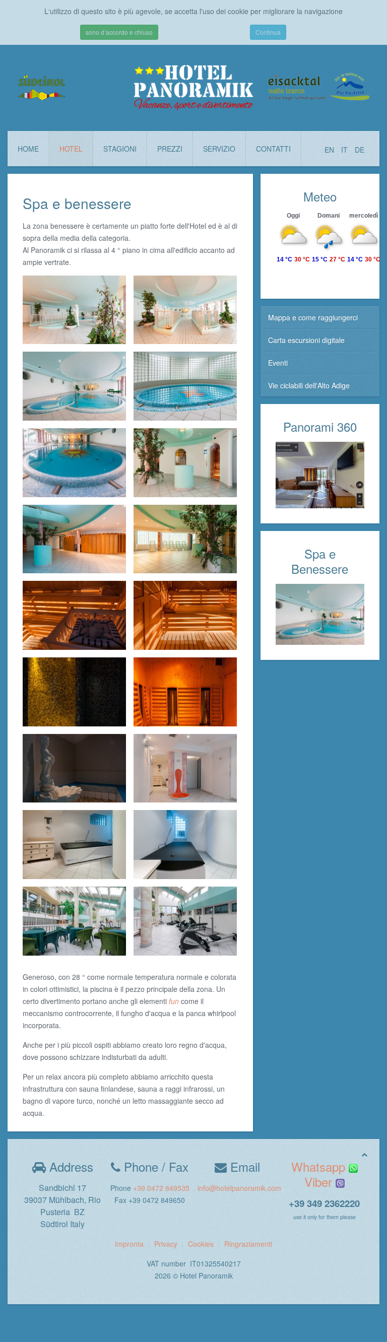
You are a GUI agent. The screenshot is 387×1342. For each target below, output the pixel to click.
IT (345, 150)
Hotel (71, 149)
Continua (268, 32)
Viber (320, 1181)
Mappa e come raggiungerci (313, 317)
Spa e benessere (77, 203)
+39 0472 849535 (161, 1188)
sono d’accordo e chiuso (119, 32)
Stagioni (120, 149)
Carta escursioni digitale (306, 340)
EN (330, 150)
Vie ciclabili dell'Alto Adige (309, 385)
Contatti (273, 149)
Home (28, 149)
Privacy (165, 1244)
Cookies (201, 1244)
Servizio (219, 149)
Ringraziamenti (248, 1244)
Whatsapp (320, 1166)
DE (359, 150)
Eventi (278, 363)
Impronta (129, 1244)
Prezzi (169, 149)
